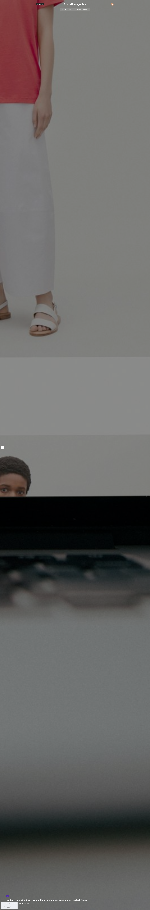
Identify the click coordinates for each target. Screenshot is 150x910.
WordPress (71, 9)
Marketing (79, 9)
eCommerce (85, 9)
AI (75, 9)
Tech (66, 9)
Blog (63, 9)
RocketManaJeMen (75, 4)
